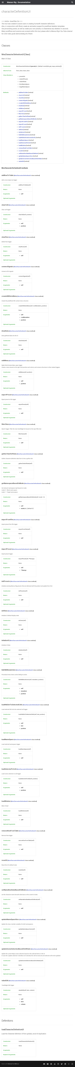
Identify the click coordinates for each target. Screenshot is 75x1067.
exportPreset (23, 111)
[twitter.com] (61, 1063)
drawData (21, 105)
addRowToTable (23, 92)
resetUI (21, 151)
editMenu (22, 108)
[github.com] (58, 1063)
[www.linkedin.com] (54, 1063)
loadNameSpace (24, 140)
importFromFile (23, 121)
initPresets (22, 127)
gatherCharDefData (24, 116)
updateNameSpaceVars (26, 156)
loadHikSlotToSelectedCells (27, 137)
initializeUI (22, 132)
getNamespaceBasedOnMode (28, 119)
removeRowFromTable (25, 148)
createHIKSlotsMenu (25, 103)
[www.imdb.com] (68, 1063)
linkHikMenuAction (24, 135)
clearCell (22, 95)
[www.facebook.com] (51, 1063)
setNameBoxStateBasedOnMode (28, 153)
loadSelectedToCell (25, 143)
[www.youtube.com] (47, 1063)
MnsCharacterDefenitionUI (22, 175)
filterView (22, 113)
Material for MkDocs (13, 1064)
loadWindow (22, 145)
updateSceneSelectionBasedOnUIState (30, 158)
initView (21, 129)
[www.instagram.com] (72, 1063)
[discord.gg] (44, 1063)
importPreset (23, 124)
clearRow (22, 98)
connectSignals (23, 100)
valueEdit (21, 161)
